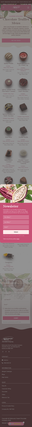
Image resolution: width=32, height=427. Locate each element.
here (18, 239)
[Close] (30, 186)
